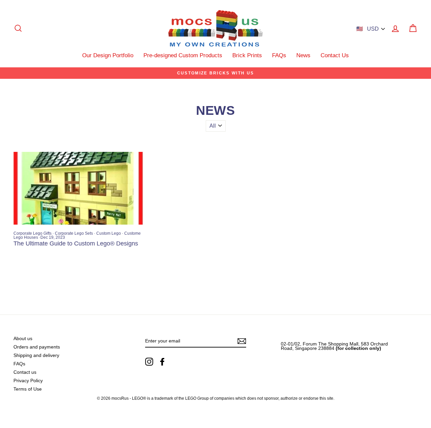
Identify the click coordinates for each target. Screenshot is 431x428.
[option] (215, 73)
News (303, 55)
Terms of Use (27, 389)
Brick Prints (247, 55)
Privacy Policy (28, 380)
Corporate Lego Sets (74, 233)
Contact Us (335, 55)
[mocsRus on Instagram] (149, 362)
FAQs (279, 55)
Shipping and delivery (36, 355)
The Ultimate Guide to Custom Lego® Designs (75, 243)
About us (22, 338)
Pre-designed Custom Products (182, 55)
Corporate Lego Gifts (32, 233)
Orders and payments (36, 347)
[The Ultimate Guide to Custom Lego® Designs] (78, 188)
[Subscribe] (241, 341)
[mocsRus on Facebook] (162, 362)
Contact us (24, 372)
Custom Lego (108, 233)
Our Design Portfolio (107, 55)
